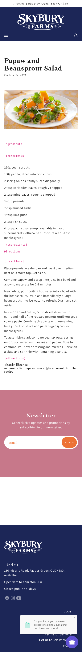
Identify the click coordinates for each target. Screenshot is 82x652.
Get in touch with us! (55, 640)
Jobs (68, 611)
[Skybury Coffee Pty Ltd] (41, 22)
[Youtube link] (19, 597)
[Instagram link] (13, 597)
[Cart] (75, 35)
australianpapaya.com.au (27, 368)
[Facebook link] (7, 597)
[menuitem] (75, 35)
